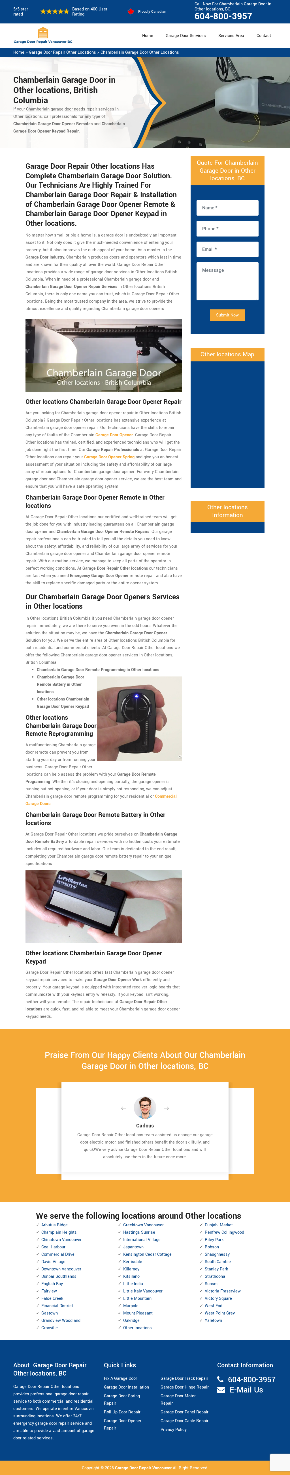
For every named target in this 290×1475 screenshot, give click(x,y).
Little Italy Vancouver (143, 1291)
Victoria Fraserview (223, 1291)
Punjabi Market (219, 1225)
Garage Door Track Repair (184, 1378)
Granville (49, 1328)
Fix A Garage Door (120, 1378)
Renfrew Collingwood (224, 1232)
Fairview (49, 1291)
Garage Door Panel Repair (184, 1412)
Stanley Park (216, 1269)
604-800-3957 (223, 16)
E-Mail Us (246, 1390)
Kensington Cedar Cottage (147, 1254)
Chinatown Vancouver (61, 1240)
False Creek (52, 1299)
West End (213, 1306)
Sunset (211, 1284)
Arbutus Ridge (54, 1225)
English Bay (52, 1284)
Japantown (133, 1247)
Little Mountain (137, 1299)
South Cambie (218, 1262)
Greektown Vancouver (143, 1225)
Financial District (57, 1306)
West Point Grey (220, 1313)
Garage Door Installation (126, 1387)
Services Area (231, 36)
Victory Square (218, 1299)
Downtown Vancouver (61, 1269)
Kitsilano (131, 1276)
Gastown (49, 1313)
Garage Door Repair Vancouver (144, 1468)
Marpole (130, 1306)
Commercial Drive (57, 1254)
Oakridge (131, 1321)
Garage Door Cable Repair (184, 1421)
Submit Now (227, 315)
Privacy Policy (174, 1430)
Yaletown (213, 1321)
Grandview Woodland (60, 1321)
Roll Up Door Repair (122, 1412)
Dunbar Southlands (58, 1276)
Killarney (131, 1269)
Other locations (137, 1328)
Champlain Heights (59, 1232)
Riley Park (214, 1240)
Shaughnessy (217, 1254)
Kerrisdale (132, 1262)
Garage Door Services (186, 36)
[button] (128, 1108)
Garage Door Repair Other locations (62, 52)
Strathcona (215, 1276)
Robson (212, 1247)
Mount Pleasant (138, 1313)
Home (147, 36)
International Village (142, 1240)
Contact (264, 36)
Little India (133, 1284)
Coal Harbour (53, 1247)
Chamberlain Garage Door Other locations (140, 52)
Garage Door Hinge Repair (185, 1387)
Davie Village (53, 1262)
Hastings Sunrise (139, 1232)
